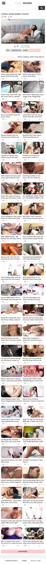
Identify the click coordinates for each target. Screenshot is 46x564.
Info (7, 50)
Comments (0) (35, 50)
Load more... (23, 551)
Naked (23, 3)
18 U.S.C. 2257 (36, 561)
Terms (24, 561)
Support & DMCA (11, 561)
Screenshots (16, 50)
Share (25, 50)
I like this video (15, 46)
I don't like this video (18, 46)
